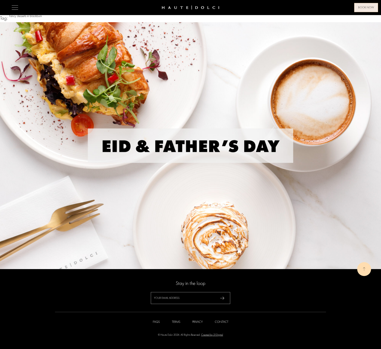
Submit (222, 298)
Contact (221, 322)
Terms (176, 322)
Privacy (197, 322)
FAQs (156, 322)
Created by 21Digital (212, 335)
